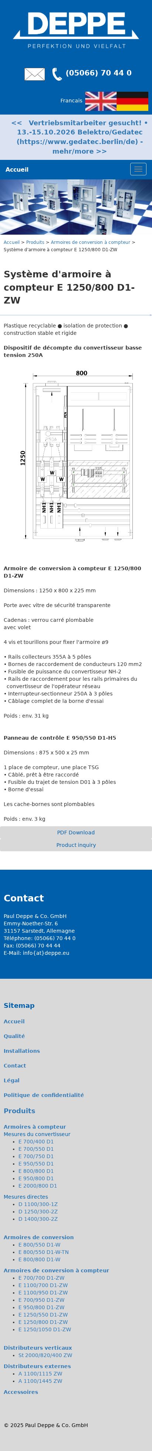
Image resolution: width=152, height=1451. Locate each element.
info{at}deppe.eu (46, 953)
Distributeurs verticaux (38, 1348)
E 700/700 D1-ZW (41, 1278)
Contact (15, 1066)
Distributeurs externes (37, 1366)
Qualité (14, 1036)
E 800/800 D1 (36, 1171)
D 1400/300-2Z (38, 1219)
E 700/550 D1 (36, 1149)
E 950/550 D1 (36, 1164)
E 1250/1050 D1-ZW (44, 1329)
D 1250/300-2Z (38, 1212)
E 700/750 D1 (36, 1156)
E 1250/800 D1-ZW (43, 1322)
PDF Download (76, 832)
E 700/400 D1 (36, 1142)
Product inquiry (76, 845)
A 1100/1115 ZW (40, 1374)
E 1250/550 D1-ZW (43, 1315)
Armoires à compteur (35, 1127)
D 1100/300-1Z (38, 1204)
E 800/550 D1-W (39, 1245)
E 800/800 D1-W (39, 1259)
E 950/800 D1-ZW (41, 1307)
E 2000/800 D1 (37, 1186)
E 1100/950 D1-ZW (43, 1293)
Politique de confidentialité (44, 1095)
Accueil (12, 242)
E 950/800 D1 (36, 1178)
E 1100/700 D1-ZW (43, 1285)
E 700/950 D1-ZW (41, 1300)
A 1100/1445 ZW (40, 1381)
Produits (35, 242)
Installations (22, 1051)
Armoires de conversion (39, 1237)
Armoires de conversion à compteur (90, 242)
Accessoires (21, 1392)
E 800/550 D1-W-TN (43, 1252)
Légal (12, 1080)
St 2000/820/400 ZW (45, 1355)
